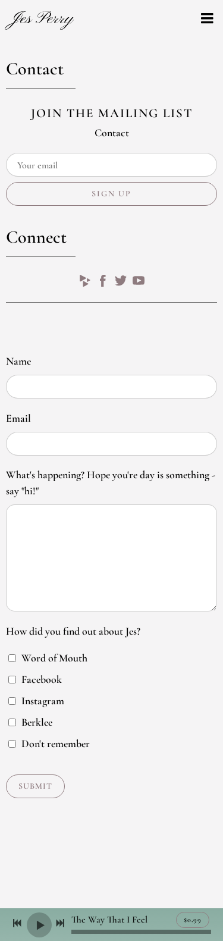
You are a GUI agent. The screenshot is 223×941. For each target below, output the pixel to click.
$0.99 (193, 919)
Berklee (36, 722)
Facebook (41, 679)
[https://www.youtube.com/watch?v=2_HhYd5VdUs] (139, 283)
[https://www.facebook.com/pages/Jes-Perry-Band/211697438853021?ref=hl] (103, 283)
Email (18, 418)
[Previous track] (17, 923)
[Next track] (60, 923)
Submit (35, 786)
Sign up (111, 194)
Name (18, 361)
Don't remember (55, 743)
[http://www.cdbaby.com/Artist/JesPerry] (85, 283)
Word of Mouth (54, 657)
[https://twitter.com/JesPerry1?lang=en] (121, 283)
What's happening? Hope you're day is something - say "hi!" (110, 482)
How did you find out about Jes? (73, 631)
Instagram (42, 700)
